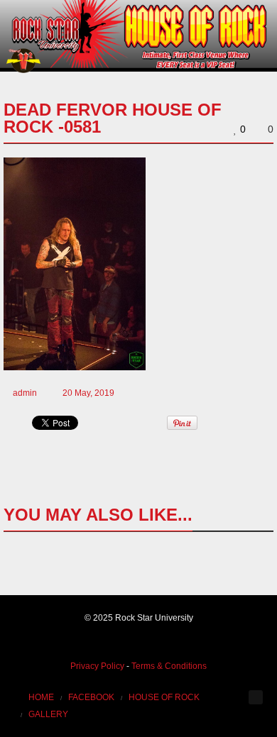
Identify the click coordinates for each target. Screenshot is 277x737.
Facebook (91, 697)
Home (41, 697)
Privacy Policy (97, 666)
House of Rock (164, 697)
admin (25, 393)
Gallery (48, 714)
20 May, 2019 (88, 393)
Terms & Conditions (169, 666)
